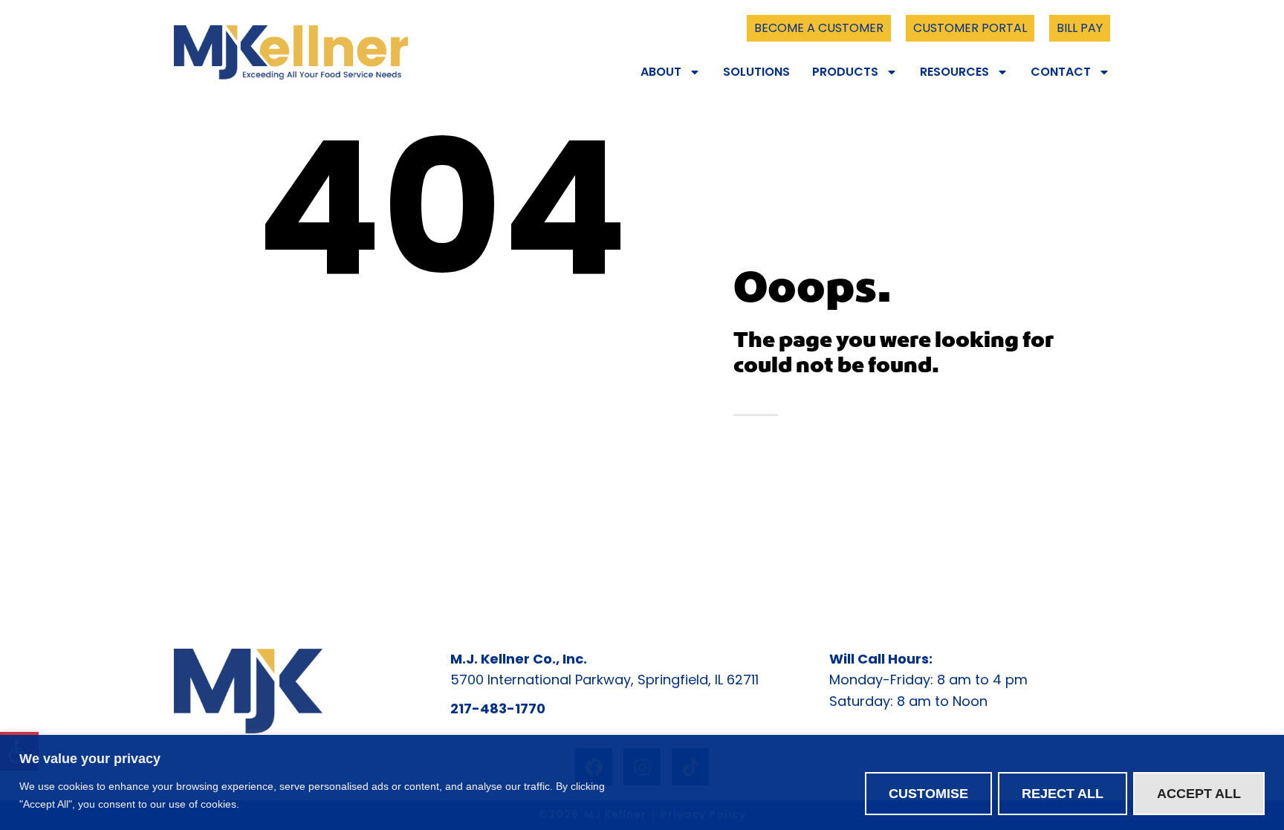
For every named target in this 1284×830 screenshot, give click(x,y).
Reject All (1062, 793)
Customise (928, 793)
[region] (642, 782)
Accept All (1199, 793)
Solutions (756, 72)
